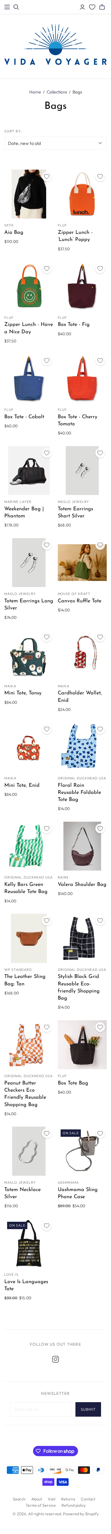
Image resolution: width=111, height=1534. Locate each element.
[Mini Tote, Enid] (29, 746)
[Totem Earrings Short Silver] (82, 470)
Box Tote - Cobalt (24, 417)
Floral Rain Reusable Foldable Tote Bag (79, 792)
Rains (63, 877)
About (36, 1499)
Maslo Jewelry (73, 501)
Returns (68, 1499)
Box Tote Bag (73, 1083)
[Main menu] (7, 7)
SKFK (9, 225)
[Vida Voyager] (55, 45)
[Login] (82, 7)
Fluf (62, 225)
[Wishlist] (92, 7)
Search (19, 1499)
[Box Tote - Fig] (82, 286)
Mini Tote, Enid (22, 785)
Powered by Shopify (81, 1513)
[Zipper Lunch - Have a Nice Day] (29, 286)
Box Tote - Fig (74, 324)
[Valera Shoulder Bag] (82, 846)
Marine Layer (18, 501)
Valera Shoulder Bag (82, 884)
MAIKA (10, 686)
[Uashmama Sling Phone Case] (82, 1151)
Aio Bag (13, 232)
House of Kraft (74, 594)
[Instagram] (55, 1359)
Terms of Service (41, 1505)
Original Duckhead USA (82, 778)
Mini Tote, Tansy (23, 693)
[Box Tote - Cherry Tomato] (82, 378)
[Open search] (16, 7)
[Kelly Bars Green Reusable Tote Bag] (29, 846)
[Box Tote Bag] (82, 1044)
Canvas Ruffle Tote (79, 601)
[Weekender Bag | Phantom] (29, 470)
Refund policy (73, 1505)
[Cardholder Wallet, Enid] (82, 654)
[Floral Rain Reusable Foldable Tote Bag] (82, 746)
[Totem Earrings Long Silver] (29, 562)
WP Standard (18, 969)
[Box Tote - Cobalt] (29, 378)
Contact (88, 1499)
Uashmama (68, 1182)
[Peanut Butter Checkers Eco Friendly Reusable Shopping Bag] (29, 1044)
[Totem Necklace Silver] (29, 1151)
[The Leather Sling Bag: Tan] (29, 938)
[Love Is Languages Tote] (29, 1243)
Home (35, 92)
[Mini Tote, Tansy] (29, 654)
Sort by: (13, 131)
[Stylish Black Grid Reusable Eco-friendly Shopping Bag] (82, 938)
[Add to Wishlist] (47, 176)
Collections (57, 92)
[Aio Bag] (29, 194)
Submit (88, 1409)
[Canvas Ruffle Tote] (82, 562)
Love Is (11, 1274)
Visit (52, 1499)
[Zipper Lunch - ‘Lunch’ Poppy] (82, 194)
